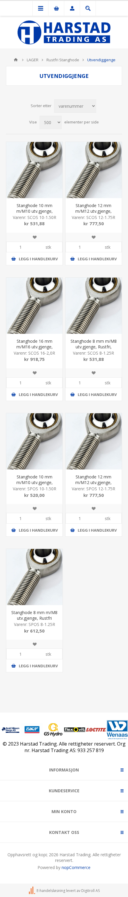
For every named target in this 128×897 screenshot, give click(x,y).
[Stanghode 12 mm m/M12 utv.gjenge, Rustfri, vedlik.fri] (93, 170)
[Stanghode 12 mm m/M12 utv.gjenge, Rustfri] (93, 441)
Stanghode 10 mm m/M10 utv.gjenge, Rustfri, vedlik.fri (34, 211)
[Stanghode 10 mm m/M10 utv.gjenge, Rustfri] (34, 441)
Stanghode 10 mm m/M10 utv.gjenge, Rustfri (34, 482)
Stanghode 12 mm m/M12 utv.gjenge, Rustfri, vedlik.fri (93, 211)
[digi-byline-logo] (32, 890)
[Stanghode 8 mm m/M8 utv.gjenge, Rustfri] (34, 577)
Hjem (16, 60)
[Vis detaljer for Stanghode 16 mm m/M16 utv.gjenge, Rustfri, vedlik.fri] (34, 306)
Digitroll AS (90, 890)
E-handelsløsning (51, 890)
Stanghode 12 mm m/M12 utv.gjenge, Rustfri (93, 482)
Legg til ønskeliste (34, 237)
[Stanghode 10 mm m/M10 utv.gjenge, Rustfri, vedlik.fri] (34, 170)
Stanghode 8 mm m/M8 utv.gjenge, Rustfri (34, 615)
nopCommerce (76, 867)
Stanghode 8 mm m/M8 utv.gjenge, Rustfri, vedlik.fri (94, 346)
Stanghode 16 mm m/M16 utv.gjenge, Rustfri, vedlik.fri (34, 346)
